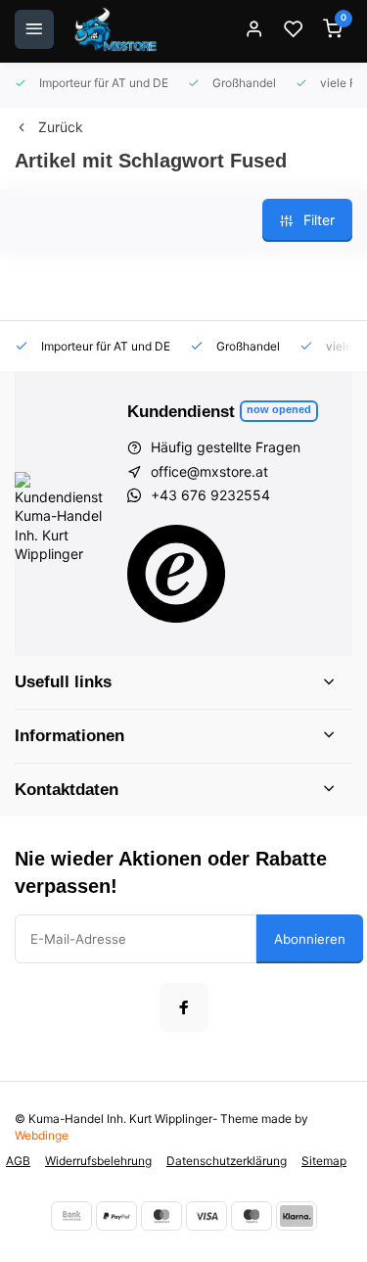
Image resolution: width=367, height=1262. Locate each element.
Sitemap (323, 1160)
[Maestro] (251, 1216)
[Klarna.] (296, 1216)
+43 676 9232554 (210, 495)
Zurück (60, 126)
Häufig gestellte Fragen (225, 447)
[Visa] (206, 1216)
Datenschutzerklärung (226, 1160)
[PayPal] (116, 1216)
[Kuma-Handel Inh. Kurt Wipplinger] (117, 29)
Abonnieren (309, 939)
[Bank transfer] (71, 1216)
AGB (18, 1160)
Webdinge (42, 1135)
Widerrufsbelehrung (98, 1160)
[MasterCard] (161, 1216)
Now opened (279, 409)
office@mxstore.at (209, 471)
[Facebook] (184, 1007)
